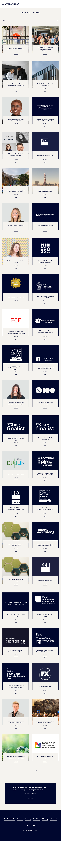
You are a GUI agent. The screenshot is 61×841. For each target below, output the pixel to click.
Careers (20, 819)
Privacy (28, 819)
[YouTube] (34, 825)
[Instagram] (27, 825)
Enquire (30, 798)
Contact (53, 819)
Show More (27, 771)
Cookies (36, 819)
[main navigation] (58, 4)
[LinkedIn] (30, 825)
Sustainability (9, 819)
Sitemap (45, 819)
